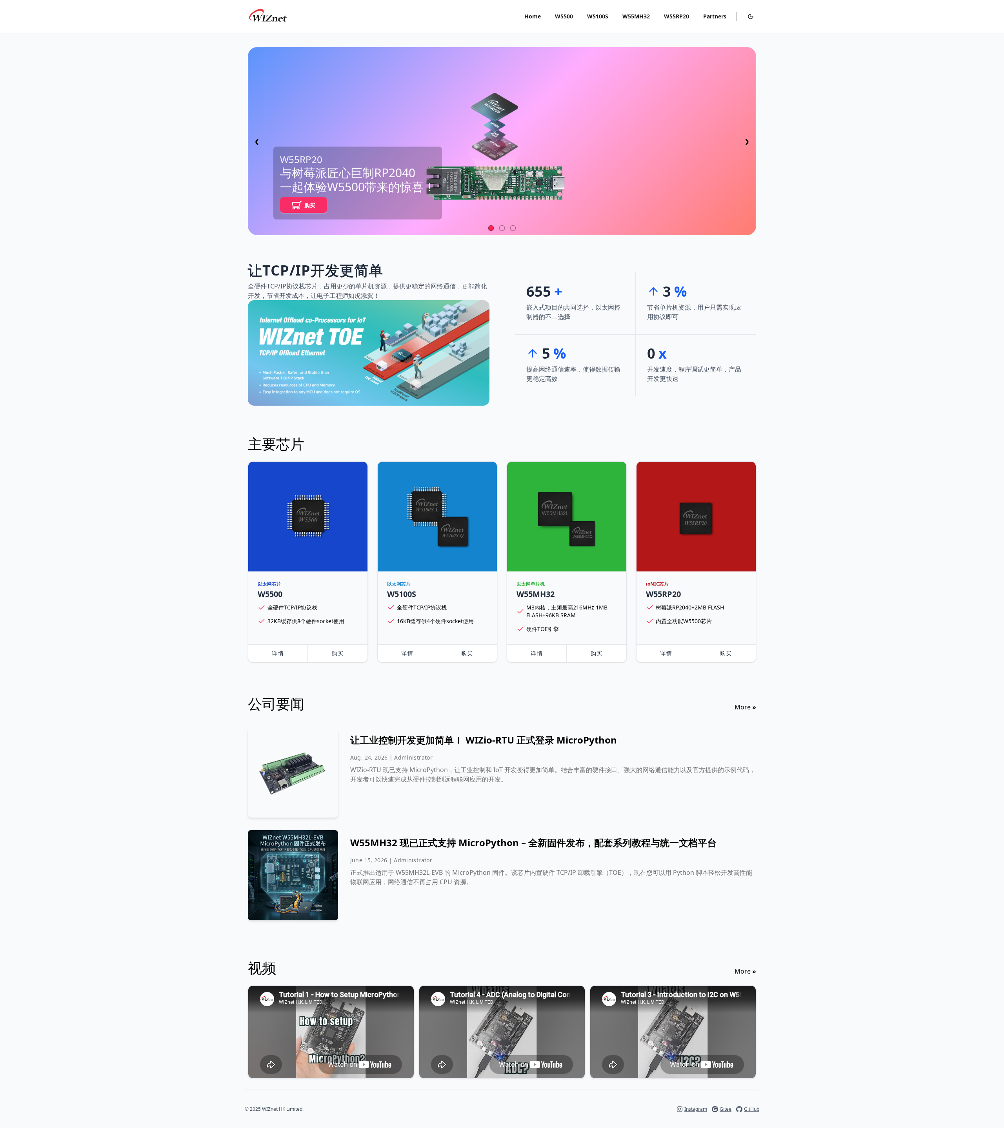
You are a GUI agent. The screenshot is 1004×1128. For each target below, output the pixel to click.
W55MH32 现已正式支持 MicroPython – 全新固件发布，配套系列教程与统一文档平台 (533, 842)
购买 (309, 205)
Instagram (695, 1109)
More (745, 707)
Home (532, 16)
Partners (714, 16)
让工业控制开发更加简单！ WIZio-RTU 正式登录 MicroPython (483, 740)
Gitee (725, 1109)
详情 (278, 653)
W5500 (564, 16)
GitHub (751, 1109)
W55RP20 (676, 16)
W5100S (597, 16)
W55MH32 (636, 16)
